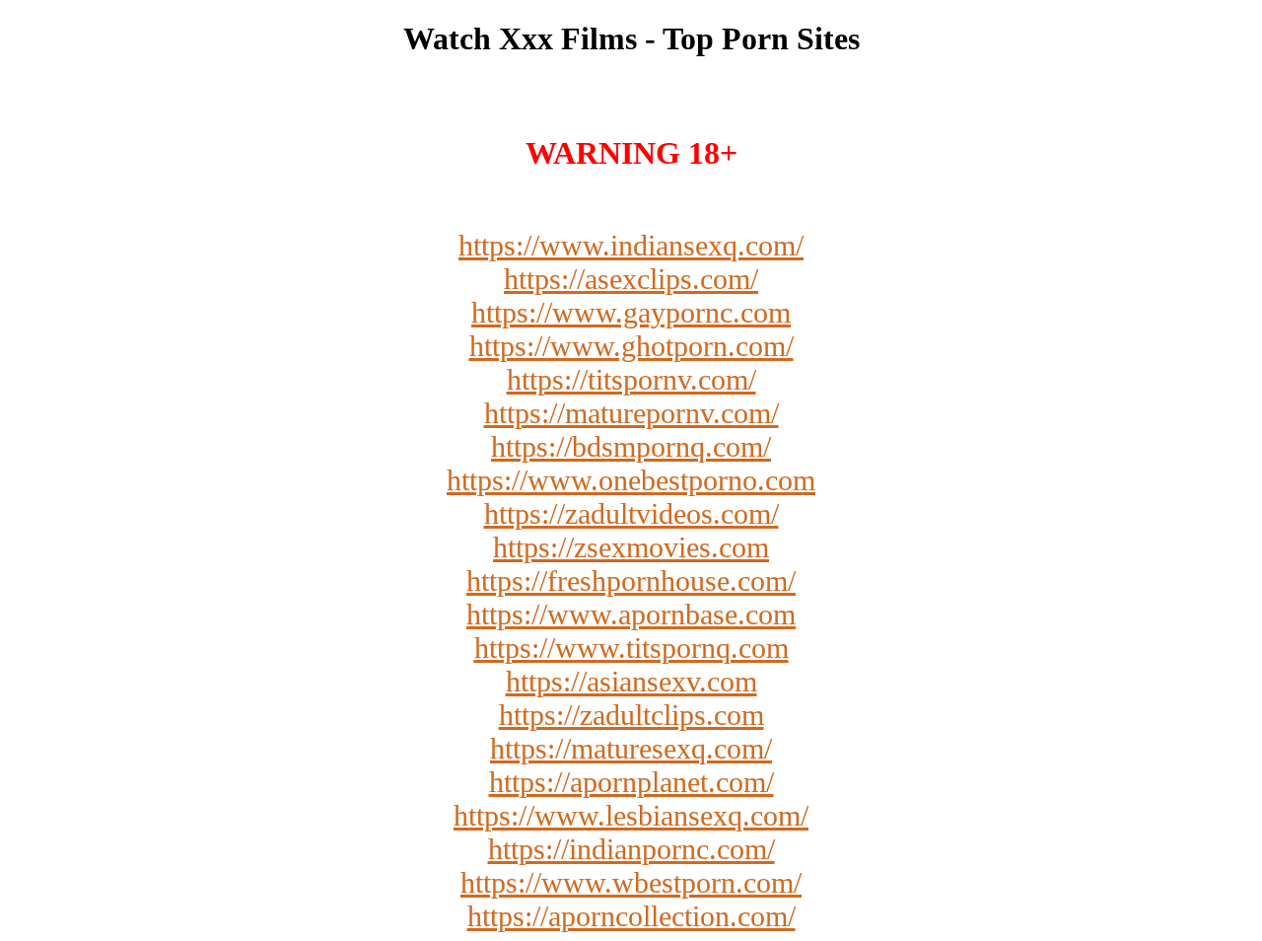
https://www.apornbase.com (631, 614)
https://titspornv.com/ (631, 379)
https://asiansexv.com (631, 681)
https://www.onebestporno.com (631, 480)
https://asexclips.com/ (631, 278)
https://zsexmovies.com (631, 547)
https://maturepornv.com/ (631, 413)
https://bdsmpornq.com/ (631, 446)
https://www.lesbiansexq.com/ (631, 815)
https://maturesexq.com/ (631, 748)
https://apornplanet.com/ (631, 781)
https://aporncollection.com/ (631, 916)
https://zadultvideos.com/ (631, 513)
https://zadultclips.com (631, 714)
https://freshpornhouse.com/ (631, 580)
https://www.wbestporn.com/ (631, 882)
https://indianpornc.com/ (631, 848)
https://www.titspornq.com (631, 647)
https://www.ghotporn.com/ (631, 345)
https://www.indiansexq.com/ (631, 245)
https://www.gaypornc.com (631, 312)
